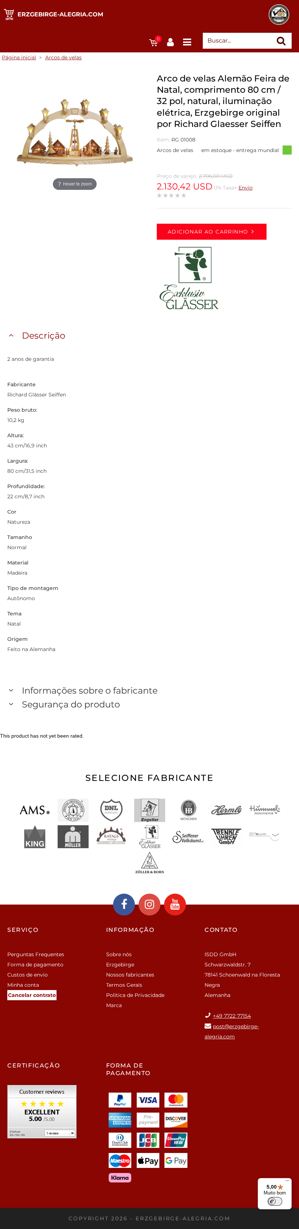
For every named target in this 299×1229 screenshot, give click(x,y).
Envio (245, 187)
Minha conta (23, 985)
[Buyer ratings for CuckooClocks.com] (42, 1114)
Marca (114, 1005)
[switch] (275, 1201)
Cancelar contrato (32, 995)
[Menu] (287, 1182)
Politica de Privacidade (135, 995)
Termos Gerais (124, 985)
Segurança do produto (71, 704)
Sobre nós (119, 954)
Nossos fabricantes (130, 974)
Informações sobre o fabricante (90, 690)
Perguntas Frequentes (35, 954)
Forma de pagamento (35, 964)
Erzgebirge (120, 964)
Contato (221, 929)
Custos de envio (27, 974)
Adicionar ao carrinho (208, 231)
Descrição (43, 335)
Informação (130, 929)
